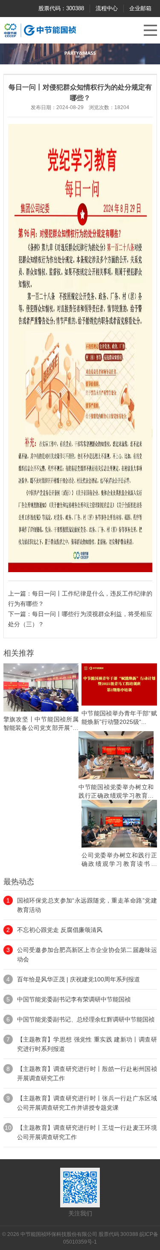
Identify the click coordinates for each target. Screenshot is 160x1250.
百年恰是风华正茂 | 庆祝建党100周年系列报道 (78, 979)
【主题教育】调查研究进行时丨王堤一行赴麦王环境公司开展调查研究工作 (87, 1132)
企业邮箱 (140, 8)
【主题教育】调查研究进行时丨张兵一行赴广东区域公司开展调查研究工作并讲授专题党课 (87, 1103)
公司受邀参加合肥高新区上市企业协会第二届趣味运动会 (87, 954)
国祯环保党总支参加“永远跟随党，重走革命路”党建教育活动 (87, 905)
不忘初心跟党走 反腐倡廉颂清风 (59, 929)
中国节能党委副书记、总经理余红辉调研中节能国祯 (85, 1019)
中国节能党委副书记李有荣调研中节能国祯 (74, 999)
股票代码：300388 (61, 8)
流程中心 (107, 8)
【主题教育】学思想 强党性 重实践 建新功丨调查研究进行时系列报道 (87, 1044)
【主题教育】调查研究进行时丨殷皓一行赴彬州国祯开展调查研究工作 (87, 1073)
